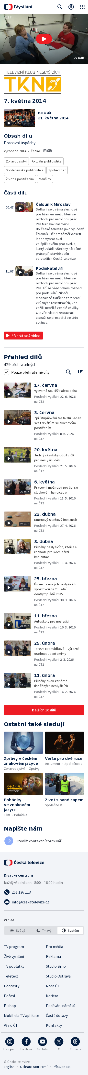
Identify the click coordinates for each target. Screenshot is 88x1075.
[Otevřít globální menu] (82, 7)
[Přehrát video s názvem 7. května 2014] (44, 39)
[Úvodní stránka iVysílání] (18, 7)
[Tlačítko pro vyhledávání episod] (69, 372)
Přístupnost (61, 1066)
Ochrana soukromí (33, 1066)
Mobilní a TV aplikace (21, 1015)
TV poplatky (14, 966)
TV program (14, 946)
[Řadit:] (80, 372)
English (9, 1066)
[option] (18, 930)
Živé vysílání (14, 956)
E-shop (10, 1005)
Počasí (9, 995)
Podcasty (11, 985)
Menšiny (45, 179)
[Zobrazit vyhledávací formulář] (60, 7)
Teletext (11, 976)
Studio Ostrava (58, 976)
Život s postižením (20, 179)
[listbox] (44, 930)
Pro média (54, 946)
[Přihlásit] (71, 7)
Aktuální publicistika (47, 161)
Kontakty (54, 1025)
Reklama (53, 956)
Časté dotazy (57, 1015)
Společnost (57, 170)
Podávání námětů (60, 1005)
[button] (44, 39)
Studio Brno (56, 966)
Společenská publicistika (25, 170)
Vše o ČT (11, 1025)
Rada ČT (53, 985)
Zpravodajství (16, 161)
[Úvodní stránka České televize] (24, 863)
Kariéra (52, 995)
